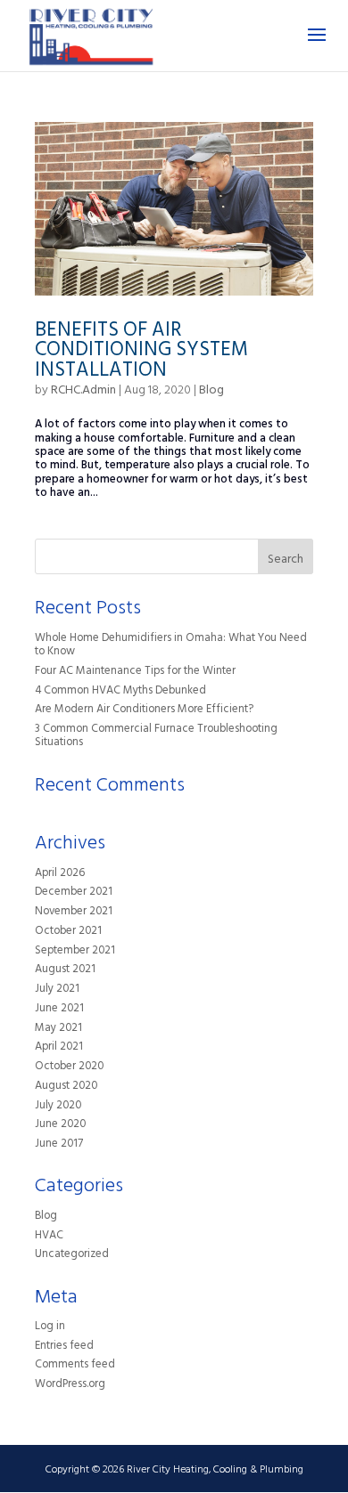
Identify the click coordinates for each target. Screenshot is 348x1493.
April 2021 (59, 1048)
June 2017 (59, 1145)
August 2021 (65, 970)
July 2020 (58, 1106)
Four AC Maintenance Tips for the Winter (135, 672)
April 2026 (60, 874)
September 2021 (75, 951)
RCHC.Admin (83, 391)
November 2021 (73, 912)
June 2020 (60, 1125)
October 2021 (68, 932)
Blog (211, 391)
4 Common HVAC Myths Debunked (120, 691)
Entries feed (64, 1347)
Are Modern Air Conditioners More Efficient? (144, 710)
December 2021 (73, 893)
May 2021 (58, 1029)
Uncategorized (72, 1255)
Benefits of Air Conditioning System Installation (141, 352)
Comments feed (75, 1365)
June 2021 (59, 1009)
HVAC (49, 1236)
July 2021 (57, 990)
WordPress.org (70, 1385)
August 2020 (66, 1087)
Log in (50, 1327)
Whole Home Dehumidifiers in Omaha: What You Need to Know (171, 646)
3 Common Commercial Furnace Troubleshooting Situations (156, 736)
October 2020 (69, 1067)
